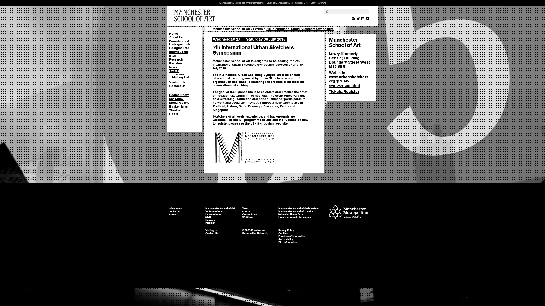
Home (173, 33)
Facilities (175, 63)
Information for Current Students (175, 211)
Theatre (174, 110)
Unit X (173, 114)
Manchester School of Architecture (298, 208)
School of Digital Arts (290, 213)
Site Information (287, 242)
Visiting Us (177, 82)
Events (174, 71)
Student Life (301, 2)
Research (176, 59)
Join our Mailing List (180, 76)
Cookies (283, 233)
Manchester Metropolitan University (348, 212)
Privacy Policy (286, 230)
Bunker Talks (178, 106)
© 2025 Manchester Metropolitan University (255, 232)
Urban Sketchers (271, 78)
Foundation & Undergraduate (180, 43)
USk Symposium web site (269, 123)
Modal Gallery (179, 102)
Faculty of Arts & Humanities (294, 216)
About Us (176, 37)
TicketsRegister (344, 91)
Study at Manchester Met (279, 2)
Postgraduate (179, 48)
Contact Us (177, 86)
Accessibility (285, 239)
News (173, 67)
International (178, 52)
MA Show (176, 99)
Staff (313, 2)
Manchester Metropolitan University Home (241, 2)
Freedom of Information (291, 236)
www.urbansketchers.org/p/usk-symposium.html (349, 81)
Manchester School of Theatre (295, 211)
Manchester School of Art (195, 16)
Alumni (322, 2)
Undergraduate (214, 211)
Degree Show (179, 95)
